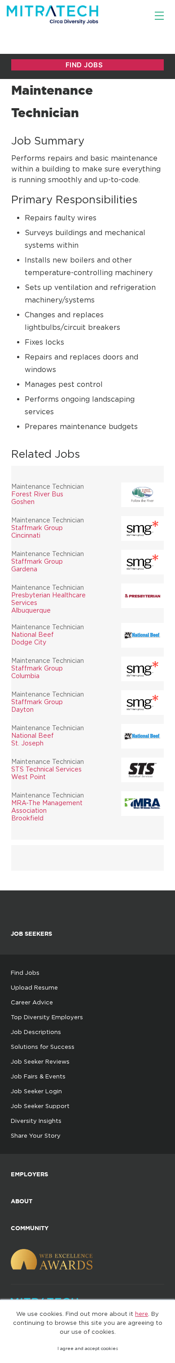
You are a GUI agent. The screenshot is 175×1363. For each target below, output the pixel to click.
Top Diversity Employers (47, 1017)
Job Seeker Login (36, 1091)
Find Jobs (25, 972)
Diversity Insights (36, 1121)
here (141, 1313)
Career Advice (32, 1002)
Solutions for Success (42, 1046)
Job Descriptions (36, 1032)
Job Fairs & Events (38, 1076)
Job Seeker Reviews (40, 1061)
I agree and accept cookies (87, 1348)
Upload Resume (34, 987)
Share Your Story (36, 1135)
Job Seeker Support (40, 1106)
